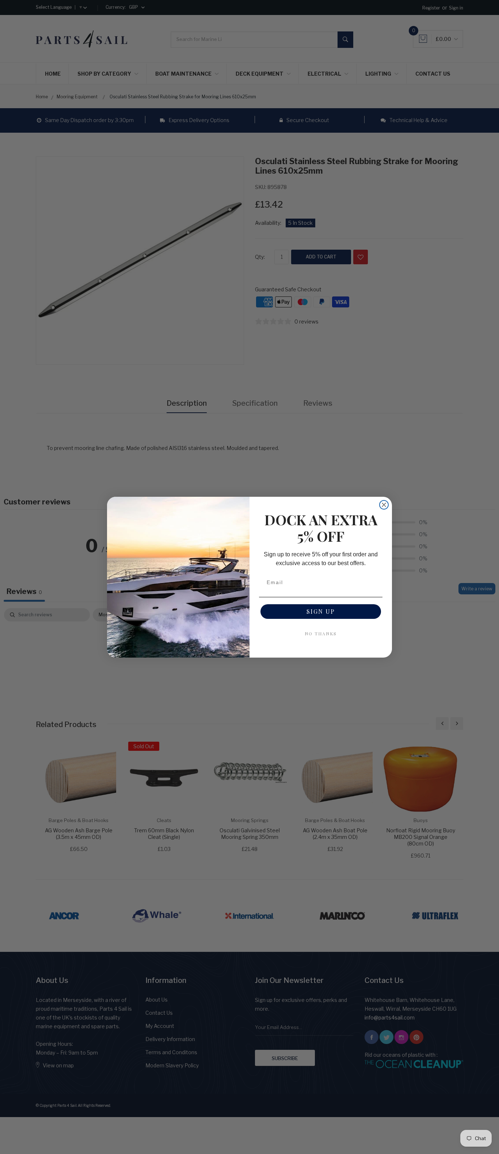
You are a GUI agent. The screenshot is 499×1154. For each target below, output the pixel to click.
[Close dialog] (384, 504)
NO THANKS (321, 633)
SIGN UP (320, 611)
